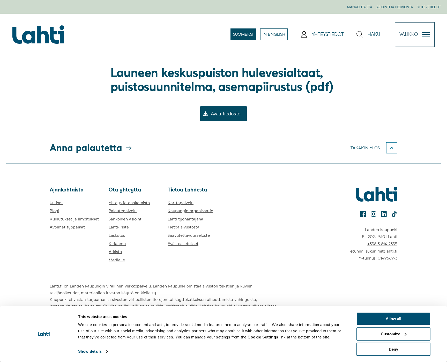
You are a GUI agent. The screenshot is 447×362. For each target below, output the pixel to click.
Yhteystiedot (429, 7)
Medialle (117, 259)
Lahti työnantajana (185, 219)
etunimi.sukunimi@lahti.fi (373, 251)
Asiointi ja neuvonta (394, 7)
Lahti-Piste (119, 227)
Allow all (393, 318)
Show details (90, 351)
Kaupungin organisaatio (190, 210)
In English (275, 36)
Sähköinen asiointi (126, 219)
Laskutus (117, 235)
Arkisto (115, 251)
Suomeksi (244, 36)
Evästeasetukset (183, 243)
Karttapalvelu (180, 202)
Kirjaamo (117, 243)
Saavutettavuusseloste (189, 235)
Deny (393, 349)
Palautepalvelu (123, 210)
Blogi (54, 210)
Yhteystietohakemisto (129, 202)
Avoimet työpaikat (67, 227)
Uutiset (56, 202)
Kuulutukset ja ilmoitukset (74, 219)
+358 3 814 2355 (382, 243)
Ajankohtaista (359, 7)
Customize (390, 334)
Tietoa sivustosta (183, 227)
